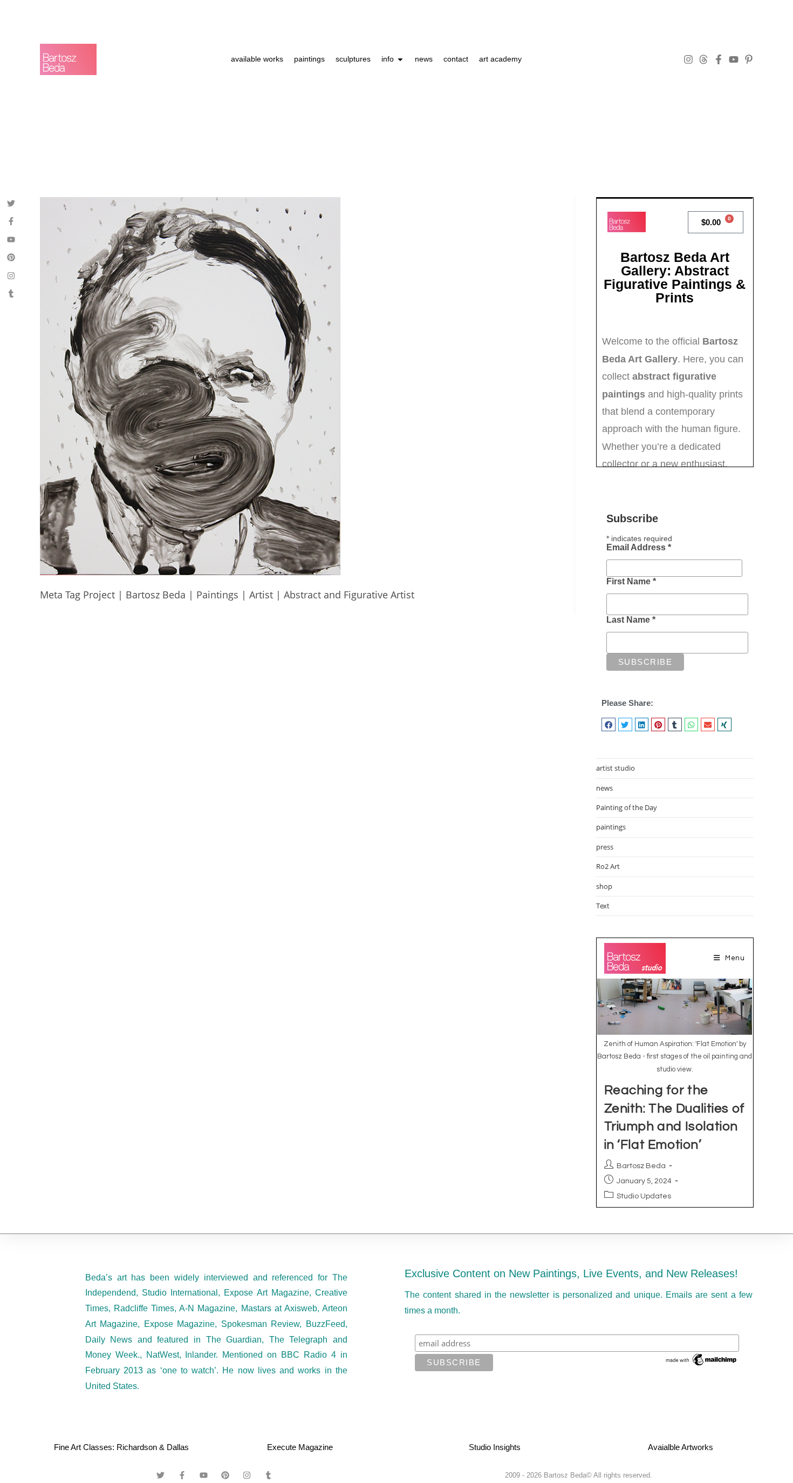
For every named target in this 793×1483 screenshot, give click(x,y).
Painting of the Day (626, 807)
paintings (611, 827)
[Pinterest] (11, 257)
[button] (608, 724)
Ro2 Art (608, 866)
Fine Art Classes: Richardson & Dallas (121, 1447)
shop (604, 886)
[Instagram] (688, 59)
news (604, 788)
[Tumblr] (11, 293)
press (604, 847)
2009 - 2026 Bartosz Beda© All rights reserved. (578, 1475)
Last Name (630, 619)
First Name (631, 581)
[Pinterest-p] (749, 59)
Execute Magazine (300, 1447)
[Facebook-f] (718, 59)
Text (603, 906)
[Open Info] (400, 59)
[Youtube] (734, 59)
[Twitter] (11, 203)
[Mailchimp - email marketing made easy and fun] (702, 1359)
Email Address (638, 547)
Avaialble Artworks (680, 1447)
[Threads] (703, 59)
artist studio (615, 768)
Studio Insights (495, 1447)
